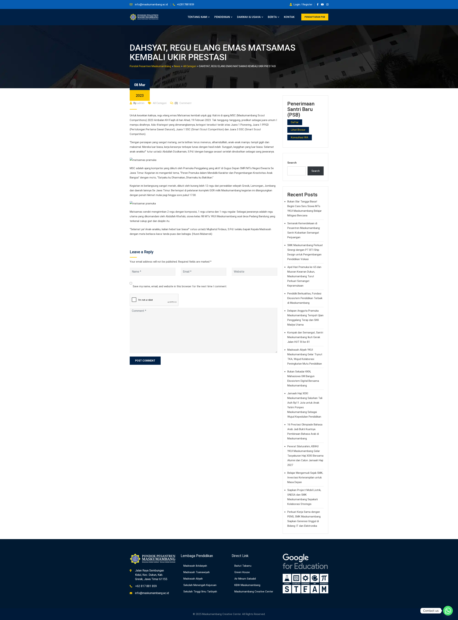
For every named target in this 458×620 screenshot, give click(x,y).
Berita (272, 17)
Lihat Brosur (298, 129)
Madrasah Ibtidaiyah (195, 565)
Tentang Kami (197, 17)
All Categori (160, 103)
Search (292, 162)
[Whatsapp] (448, 611)
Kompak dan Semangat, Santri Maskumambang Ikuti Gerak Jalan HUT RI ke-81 (305, 337)
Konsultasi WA (299, 137)
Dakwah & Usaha (249, 17)
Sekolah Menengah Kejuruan (199, 585)
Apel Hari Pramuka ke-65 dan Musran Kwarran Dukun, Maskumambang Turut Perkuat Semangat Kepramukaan (304, 276)
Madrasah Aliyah (193, 578)
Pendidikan (222, 17)
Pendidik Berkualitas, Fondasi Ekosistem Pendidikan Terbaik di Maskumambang (304, 298)
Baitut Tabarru (242, 565)
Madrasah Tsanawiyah (196, 572)
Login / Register (303, 4)
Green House (242, 572)
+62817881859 (185, 4)
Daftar (295, 122)
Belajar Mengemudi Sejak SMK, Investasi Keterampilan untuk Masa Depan (305, 477)
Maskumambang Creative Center (253, 591)
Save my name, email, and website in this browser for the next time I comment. (180, 286)
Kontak (289, 17)
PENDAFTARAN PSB (314, 17)
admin (140, 103)
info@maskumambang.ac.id (151, 4)
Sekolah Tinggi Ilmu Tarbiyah (200, 591)
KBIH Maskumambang (247, 585)
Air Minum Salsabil (245, 578)
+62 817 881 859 (146, 586)
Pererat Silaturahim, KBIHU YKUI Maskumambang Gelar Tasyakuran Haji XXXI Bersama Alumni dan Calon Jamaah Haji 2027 (305, 456)
